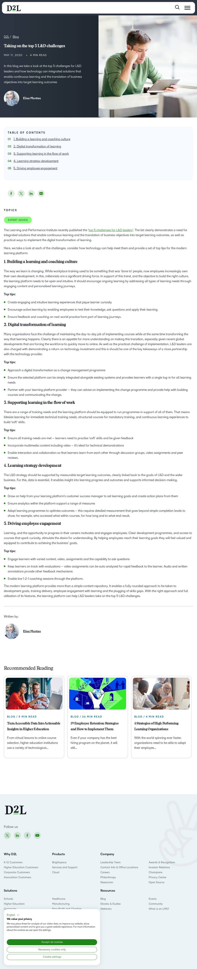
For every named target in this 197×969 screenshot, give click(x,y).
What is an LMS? (159, 908)
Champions (155, 872)
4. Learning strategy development (35, 161)
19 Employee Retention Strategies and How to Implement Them (95, 726)
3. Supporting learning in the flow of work (41, 153)
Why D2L (10, 854)
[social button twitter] (21, 193)
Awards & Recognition (162, 862)
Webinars (106, 908)
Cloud (55, 872)
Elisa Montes (32, 98)
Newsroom (106, 882)
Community (156, 903)
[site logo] (14, 7)
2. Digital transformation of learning (37, 146)
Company (107, 854)
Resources (107, 890)
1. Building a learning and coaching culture (41, 139)
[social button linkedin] (31, 193)
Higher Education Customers (21, 867)
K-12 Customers (13, 862)
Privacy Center (157, 877)
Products (58, 854)
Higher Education (14, 903)
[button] (13, 915)
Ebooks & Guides (110, 903)
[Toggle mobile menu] (187, 8)
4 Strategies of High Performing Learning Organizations (156, 726)
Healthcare (58, 898)
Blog (103, 898)
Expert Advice (18, 220)
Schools (8, 898)
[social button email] (41, 193)
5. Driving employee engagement (35, 168)
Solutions (10, 890)
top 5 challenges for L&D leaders (111, 230)
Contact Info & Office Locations (119, 867)
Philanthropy (108, 877)
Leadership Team (110, 862)
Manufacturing (61, 903)
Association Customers (17, 877)
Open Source (156, 882)
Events (153, 898)
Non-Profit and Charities (67, 908)
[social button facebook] (11, 193)
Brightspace (59, 862)
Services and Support (65, 867)
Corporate (10, 908)
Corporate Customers (17, 872)
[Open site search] (177, 7)
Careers (105, 872)
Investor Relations (159, 867)
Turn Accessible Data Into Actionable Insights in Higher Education (33, 726)
